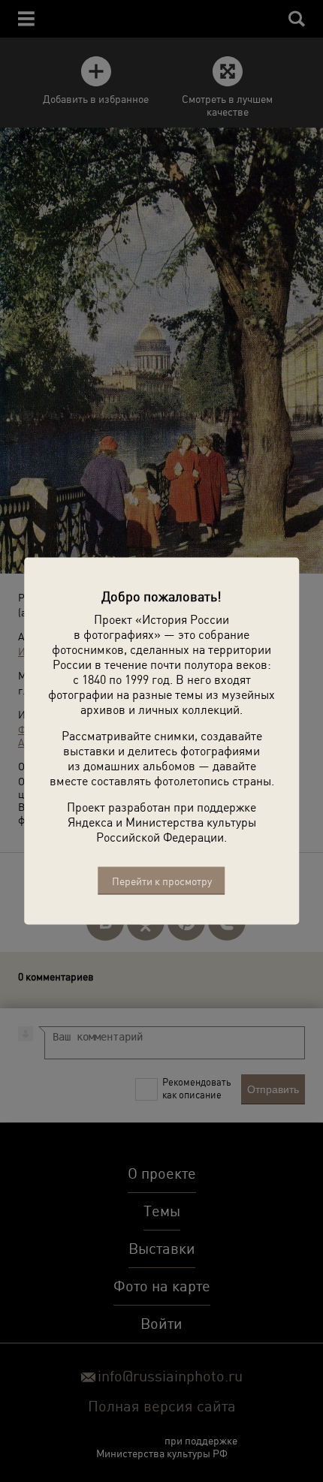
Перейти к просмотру (162, 881)
